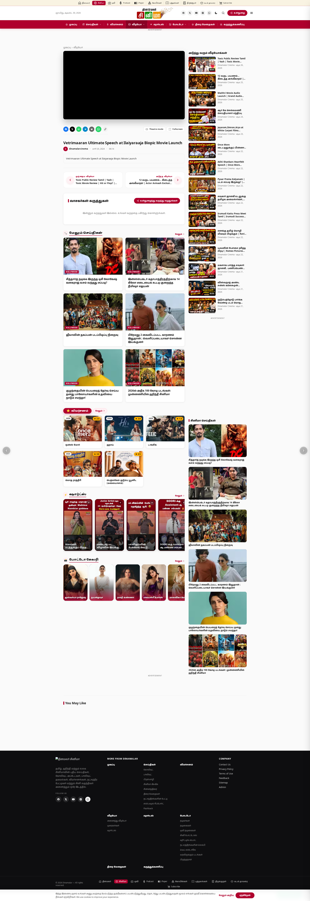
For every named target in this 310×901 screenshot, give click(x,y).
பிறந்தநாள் (186, 859)
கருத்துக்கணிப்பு (153, 866)
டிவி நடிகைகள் (188, 830)
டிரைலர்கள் (113, 825)
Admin (222, 787)
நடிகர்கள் (185, 820)
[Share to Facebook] (65, 129)
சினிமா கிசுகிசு (151, 784)
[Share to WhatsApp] (78, 129)
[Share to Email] (91, 129)
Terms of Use (226, 773)
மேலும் (178, 234)
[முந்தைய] (6, 450)
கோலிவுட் (148, 769)
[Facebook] (183, 13)
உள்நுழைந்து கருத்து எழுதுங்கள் (158, 200)
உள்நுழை (239, 12)
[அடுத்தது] (303, 450)
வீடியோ (78, 47)
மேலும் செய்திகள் (85, 233)
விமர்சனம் (77, 411)
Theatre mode (156, 129)
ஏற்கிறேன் (245, 895)
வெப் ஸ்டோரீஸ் (188, 849)
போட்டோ (185, 815)
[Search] (223, 13)
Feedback (224, 778)
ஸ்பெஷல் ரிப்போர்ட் (154, 803)
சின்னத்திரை (150, 789)
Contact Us (225, 764)
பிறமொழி (149, 779)
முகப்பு (67, 47)
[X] (189, 13)
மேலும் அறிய (226, 895)
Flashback (148, 808)
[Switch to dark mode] (216, 13)
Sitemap (223, 782)
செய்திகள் (150, 764)
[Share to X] (72, 129)
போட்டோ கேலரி (83, 560)
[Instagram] (202, 13)
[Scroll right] (181, 525)
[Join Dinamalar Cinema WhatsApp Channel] (209, 13)
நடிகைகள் (185, 825)
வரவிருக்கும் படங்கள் (191, 854)
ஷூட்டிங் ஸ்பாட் (188, 840)
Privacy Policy (226, 769)
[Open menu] (251, 13)
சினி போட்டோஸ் (188, 835)
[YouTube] (196, 13)
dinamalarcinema (76, 148)
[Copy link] (105, 129)
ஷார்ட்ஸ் (77, 495)
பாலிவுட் (148, 774)
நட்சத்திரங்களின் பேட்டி (155, 798)
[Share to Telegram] (85, 129)
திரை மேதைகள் (152, 794)
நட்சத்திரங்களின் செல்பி (192, 845)
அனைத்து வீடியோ (116, 820)
